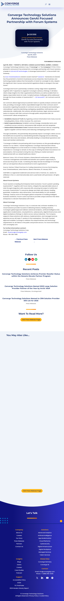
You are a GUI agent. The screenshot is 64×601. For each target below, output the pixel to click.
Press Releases (31, 279)
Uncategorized (36, 291)
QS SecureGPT (40, 97)
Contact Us (19, 547)
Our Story (19, 538)
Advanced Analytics (45, 533)
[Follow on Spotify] (36, 259)
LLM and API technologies (19, 71)
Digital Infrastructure (45, 547)
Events (19, 565)
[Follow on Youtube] (32, 259)
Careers (19, 535)
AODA (19, 583)
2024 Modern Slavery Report (19, 588)
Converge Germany (44, 562)
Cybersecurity (45, 544)
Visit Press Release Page (31, 320)
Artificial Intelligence (45, 535)
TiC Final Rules (19, 585)
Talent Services (45, 555)
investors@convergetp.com (17, 232)
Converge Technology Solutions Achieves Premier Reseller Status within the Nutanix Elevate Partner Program (31, 376)
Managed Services (45, 552)
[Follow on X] (29, 259)
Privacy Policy (33, 596)
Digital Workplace (45, 549)
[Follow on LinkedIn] (26, 259)
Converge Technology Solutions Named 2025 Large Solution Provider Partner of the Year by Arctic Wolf (31, 426)
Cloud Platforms (44, 541)
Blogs (19, 562)
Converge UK (44, 565)
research (41, 77)
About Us (19, 533)
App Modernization (44, 538)
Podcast (19, 573)
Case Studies (19, 570)
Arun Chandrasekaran (12, 77)
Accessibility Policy (19, 580)
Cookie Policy (44, 596)
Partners (19, 544)
